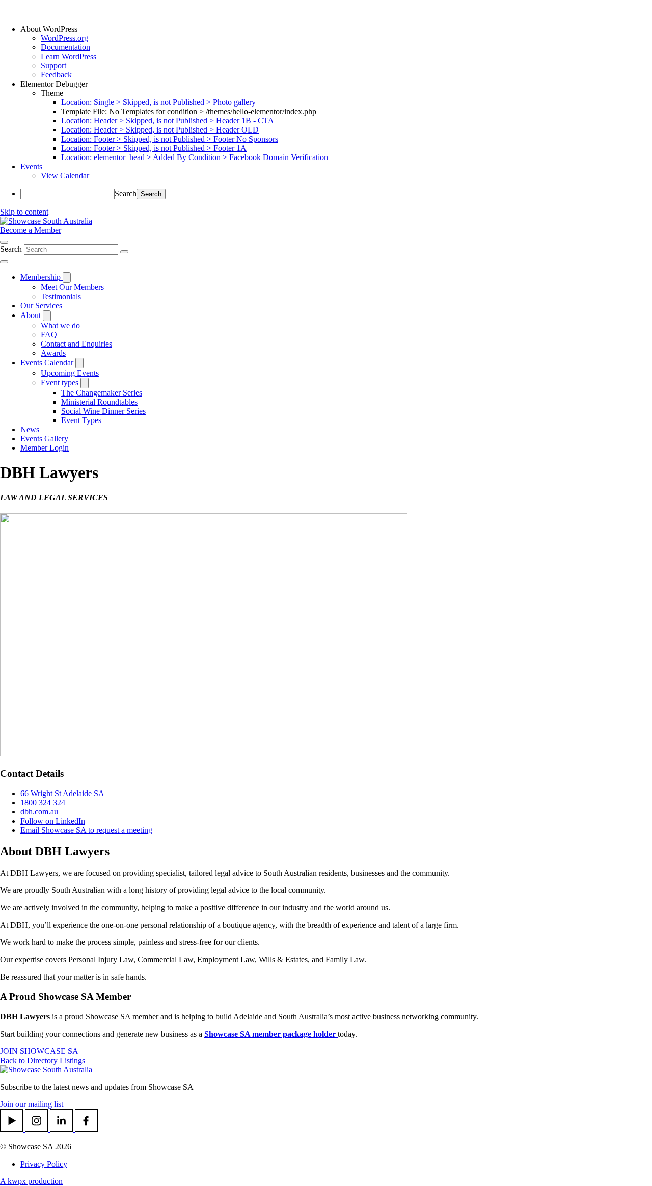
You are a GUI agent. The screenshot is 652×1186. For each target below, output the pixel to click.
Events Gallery (44, 438)
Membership (41, 277)
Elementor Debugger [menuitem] (54, 84)
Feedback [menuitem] (56, 74)
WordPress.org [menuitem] (64, 38)
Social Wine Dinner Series (103, 411)
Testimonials (61, 296)
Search (126, 193)
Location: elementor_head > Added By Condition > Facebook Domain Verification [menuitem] (194, 157)
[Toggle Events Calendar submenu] (79, 363)
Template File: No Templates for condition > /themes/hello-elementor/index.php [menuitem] (188, 111)
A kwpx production (31, 1181)
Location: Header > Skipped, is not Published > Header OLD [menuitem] (160, 129)
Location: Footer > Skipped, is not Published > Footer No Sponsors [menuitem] (169, 139)
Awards (53, 353)
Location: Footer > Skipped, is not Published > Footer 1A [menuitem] (154, 148)
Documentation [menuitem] (65, 47)
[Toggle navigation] (4, 261)
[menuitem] (336, 29)
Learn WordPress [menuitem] (68, 56)
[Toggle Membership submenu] (67, 277)
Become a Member (30, 230)
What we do (60, 325)
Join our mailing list (31, 1104)
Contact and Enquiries (76, 343)
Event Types (81, 420)
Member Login (44, 447)
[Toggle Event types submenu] (84, 383)
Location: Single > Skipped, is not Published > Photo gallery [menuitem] (158, 102)
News (29, 429)
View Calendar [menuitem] (65, 175)
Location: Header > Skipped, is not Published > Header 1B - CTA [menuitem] (167, 120)
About (31, 315)
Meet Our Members (72, 287)
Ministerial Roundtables (99, 402)
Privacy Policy (43, 1163)
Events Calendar (47, 362)
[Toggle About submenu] (47, 315)
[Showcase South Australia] (46, 221)
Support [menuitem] (53, 65)
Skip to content (24, 211)
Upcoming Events (70, 372)
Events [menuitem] (31, 166)
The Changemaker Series (101, 392)
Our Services (41, 305)
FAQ (49, 334)
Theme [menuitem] (52, 93)
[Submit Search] (124, 251)
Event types (60, 382)
